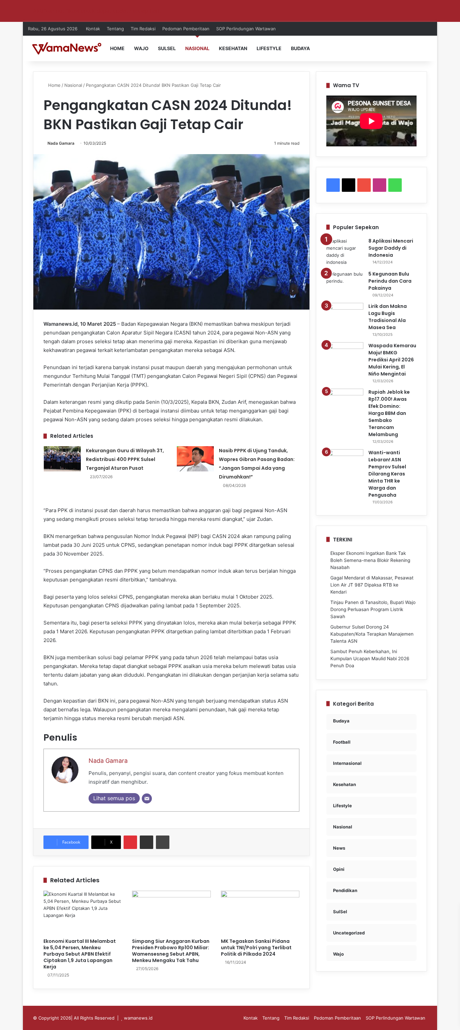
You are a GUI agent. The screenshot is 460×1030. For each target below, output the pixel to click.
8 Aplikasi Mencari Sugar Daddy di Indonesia (390, 248)
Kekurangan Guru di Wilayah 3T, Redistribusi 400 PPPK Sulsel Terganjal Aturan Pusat (125, 459)
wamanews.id (138, 1018)
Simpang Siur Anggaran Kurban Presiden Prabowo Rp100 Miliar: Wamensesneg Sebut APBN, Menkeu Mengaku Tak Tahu (170, 951)
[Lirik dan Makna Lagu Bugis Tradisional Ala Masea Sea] (344, 315)
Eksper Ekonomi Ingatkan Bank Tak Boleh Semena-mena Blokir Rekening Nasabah (370, 560)
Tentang (115, 28)
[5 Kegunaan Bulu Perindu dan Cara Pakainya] (344, 283)
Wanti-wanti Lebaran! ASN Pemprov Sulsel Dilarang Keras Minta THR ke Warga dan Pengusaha (387, 473)
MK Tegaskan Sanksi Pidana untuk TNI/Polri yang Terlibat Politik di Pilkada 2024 (256, 947)
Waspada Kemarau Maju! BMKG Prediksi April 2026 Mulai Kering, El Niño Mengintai (392, 359)
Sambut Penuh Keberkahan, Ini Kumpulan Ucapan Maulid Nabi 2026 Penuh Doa (369, 658)
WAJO (141, 48)
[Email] (147, 798)
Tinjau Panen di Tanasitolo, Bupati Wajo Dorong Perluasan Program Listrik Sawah (373, 609)
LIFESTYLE (269, 48)
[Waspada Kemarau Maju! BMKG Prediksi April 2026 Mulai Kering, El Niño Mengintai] (344, 354)
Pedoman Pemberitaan (185, 28)
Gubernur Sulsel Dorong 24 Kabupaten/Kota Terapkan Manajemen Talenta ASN (372, 634)
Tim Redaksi (143, 28)
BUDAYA (300, 48)
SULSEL (167, 48)
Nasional (73, 85)
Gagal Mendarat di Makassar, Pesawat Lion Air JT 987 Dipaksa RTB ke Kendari (372, 585)
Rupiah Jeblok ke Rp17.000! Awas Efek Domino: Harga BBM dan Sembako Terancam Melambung (389, 413)
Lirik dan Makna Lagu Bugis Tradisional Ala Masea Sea (387, 317)
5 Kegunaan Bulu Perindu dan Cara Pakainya (390, 281)
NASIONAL (197, 48)
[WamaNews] (66, 48)
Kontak (93, 28)
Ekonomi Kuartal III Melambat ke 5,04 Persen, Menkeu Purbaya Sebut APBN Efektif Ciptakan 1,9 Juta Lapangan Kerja (79, 954)
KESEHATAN (233, 48)
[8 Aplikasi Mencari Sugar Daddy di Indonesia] (344, 252)
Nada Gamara (60, 143)
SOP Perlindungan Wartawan (246, 28)
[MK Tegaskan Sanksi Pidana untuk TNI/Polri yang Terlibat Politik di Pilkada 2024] (260, 913)
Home (54, 85)
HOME (117, 48)
